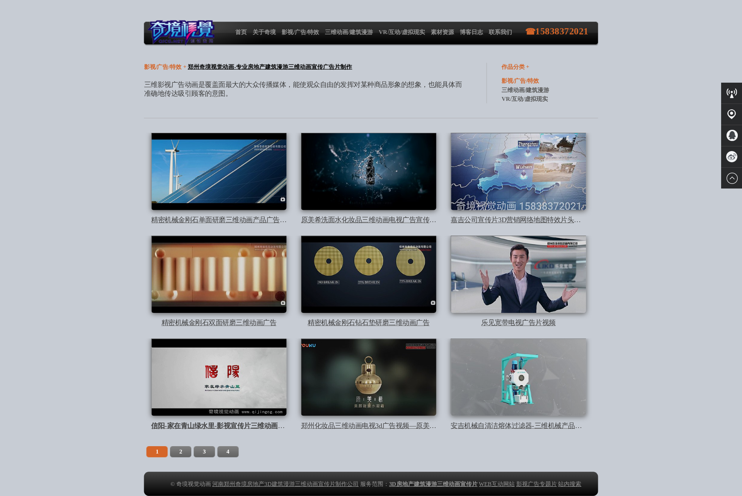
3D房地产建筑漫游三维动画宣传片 (433, 484)
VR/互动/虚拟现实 (402, 32)
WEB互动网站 (497, 484)
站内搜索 (569, 484)
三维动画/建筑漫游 (349, 32)
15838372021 (562, 31)
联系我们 (500, 32)
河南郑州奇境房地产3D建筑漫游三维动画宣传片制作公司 (285, 484)
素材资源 (442, 32)
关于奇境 (264, 32)
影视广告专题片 (536, 484)
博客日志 (471, 32)
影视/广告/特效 (301, 32)
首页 (241, 32)
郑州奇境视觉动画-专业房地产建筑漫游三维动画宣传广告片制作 (270, 66)
